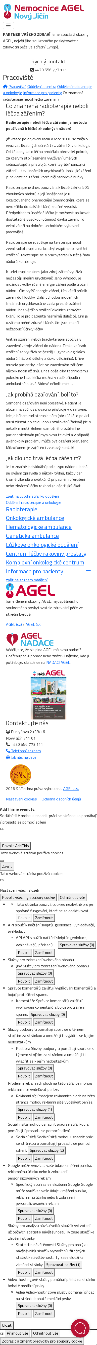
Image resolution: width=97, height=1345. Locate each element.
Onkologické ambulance (35, 518)
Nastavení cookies (21, 799)
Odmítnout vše (72, 897)
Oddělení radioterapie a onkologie (33, 502)
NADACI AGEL (58, 662)
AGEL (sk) (34, 624)
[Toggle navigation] (8, 25)
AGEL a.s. (71, 788)
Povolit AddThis (15, 846)
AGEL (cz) (14, 624)
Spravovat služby (77, 945)
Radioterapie (21, 509)
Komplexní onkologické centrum (45, 562)
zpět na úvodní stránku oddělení (32, 496)
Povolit (24, 918)
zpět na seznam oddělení (27, 580)
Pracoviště (17, 86)
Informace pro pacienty (42, 93)
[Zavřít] (2, 861)
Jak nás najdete (23, 757)
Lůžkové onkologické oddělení (42, 544)
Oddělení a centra (41, 86)
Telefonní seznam (25, 751)
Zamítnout (44, 918)
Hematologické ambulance (39, 526)
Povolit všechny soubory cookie (28, 897)
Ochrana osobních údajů (61, 799)
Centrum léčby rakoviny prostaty (46, 553)
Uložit (7, 1325)
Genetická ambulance (32, 535)
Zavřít (7, 866)
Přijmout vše (17, 1333)
